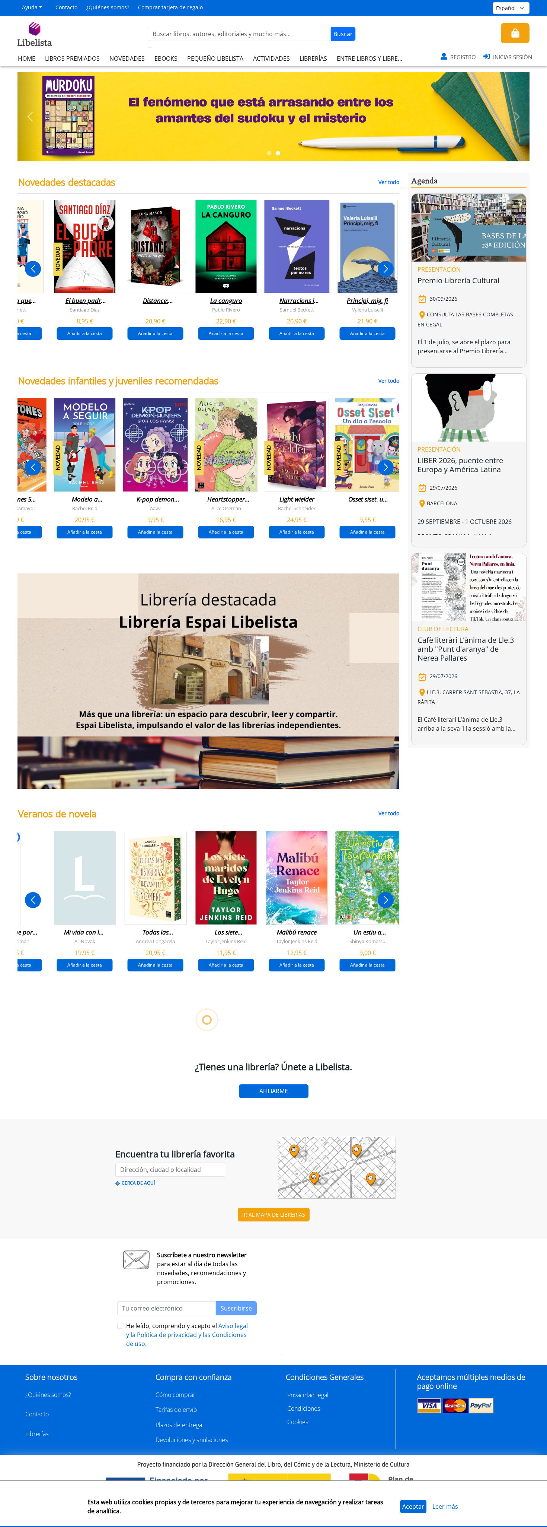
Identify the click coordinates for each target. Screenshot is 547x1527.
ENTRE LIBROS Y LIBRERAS (372, 58)
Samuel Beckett (297, 309)
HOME (26, 58)
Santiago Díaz (85, 309)
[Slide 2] (278, 153)
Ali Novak (84, 941)
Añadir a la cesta (84, 333)
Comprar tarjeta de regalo (170, 7)
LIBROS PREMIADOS (72, 58)
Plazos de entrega (179, 1425)
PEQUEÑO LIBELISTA (215, 58)
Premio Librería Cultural (458, 280)
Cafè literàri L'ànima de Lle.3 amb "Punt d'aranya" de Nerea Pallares (466, 649)
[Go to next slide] (386, 269)
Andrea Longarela (155, 941)
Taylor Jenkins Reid (226, 941)
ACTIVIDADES (271, 58)
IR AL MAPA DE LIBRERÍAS (273, 1214)
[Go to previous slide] (33, 269)
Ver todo (388, 182)
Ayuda (30, 7)
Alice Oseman (226, 508)
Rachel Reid (84, 508)
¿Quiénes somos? (107, 7)
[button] (30, 116)
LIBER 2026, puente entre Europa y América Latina (460, 464)
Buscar (343, 34)
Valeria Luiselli (367, 309)
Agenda (424, 181)
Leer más (445, 1506)
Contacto (66, 7)
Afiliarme (273, 1091)
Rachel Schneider (297, 508)
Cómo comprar (175, 1395)
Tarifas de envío (176, 1410)
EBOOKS (165, 58)
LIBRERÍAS (313, 58)
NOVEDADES (127, 58)
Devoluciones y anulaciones (192, 1440)
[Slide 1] (269, 153)
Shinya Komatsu (367, 941)
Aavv (155, 508)
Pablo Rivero (226, 309)
